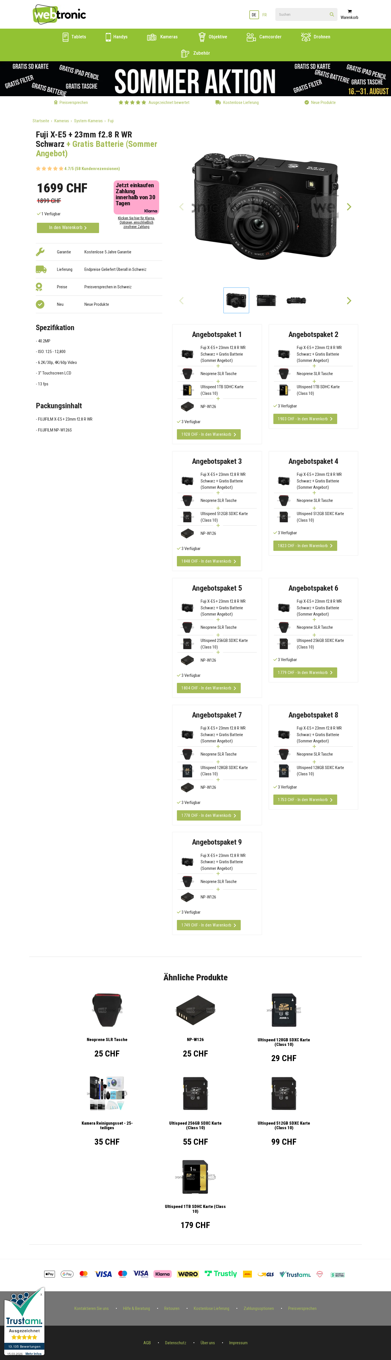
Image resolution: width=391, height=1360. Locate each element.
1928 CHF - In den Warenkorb (206, 434)
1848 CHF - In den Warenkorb (206, 561)
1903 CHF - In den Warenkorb (303, 419)
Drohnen (321, 37)
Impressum (238, 1342)
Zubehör (201, 53)
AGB (147, 1342)
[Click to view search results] (332, 14)
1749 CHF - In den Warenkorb (206, 925)
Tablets (78, 37)
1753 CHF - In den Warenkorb (303, 799)
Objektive (217, 37)
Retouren (171, 1308)
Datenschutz (175, 1342)
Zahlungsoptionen (259, 1308)
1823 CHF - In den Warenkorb (303, 545)
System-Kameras (88, 120)
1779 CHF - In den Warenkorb (303, 672)
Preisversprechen (302, 1308)
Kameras (168, 37)
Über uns (208, 1342)
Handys (120, 37)
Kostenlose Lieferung (211, 1308)
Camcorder (270, 37)
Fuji (111, 120)
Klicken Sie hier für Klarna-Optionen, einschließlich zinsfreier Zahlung (136, 222)
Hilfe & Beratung (136, 1308)
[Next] (349, 206)
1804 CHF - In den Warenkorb (206, 688)
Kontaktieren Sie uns (91, 1308)
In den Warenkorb (66, 227)
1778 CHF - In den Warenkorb (206, 815)
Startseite (41, 120)
